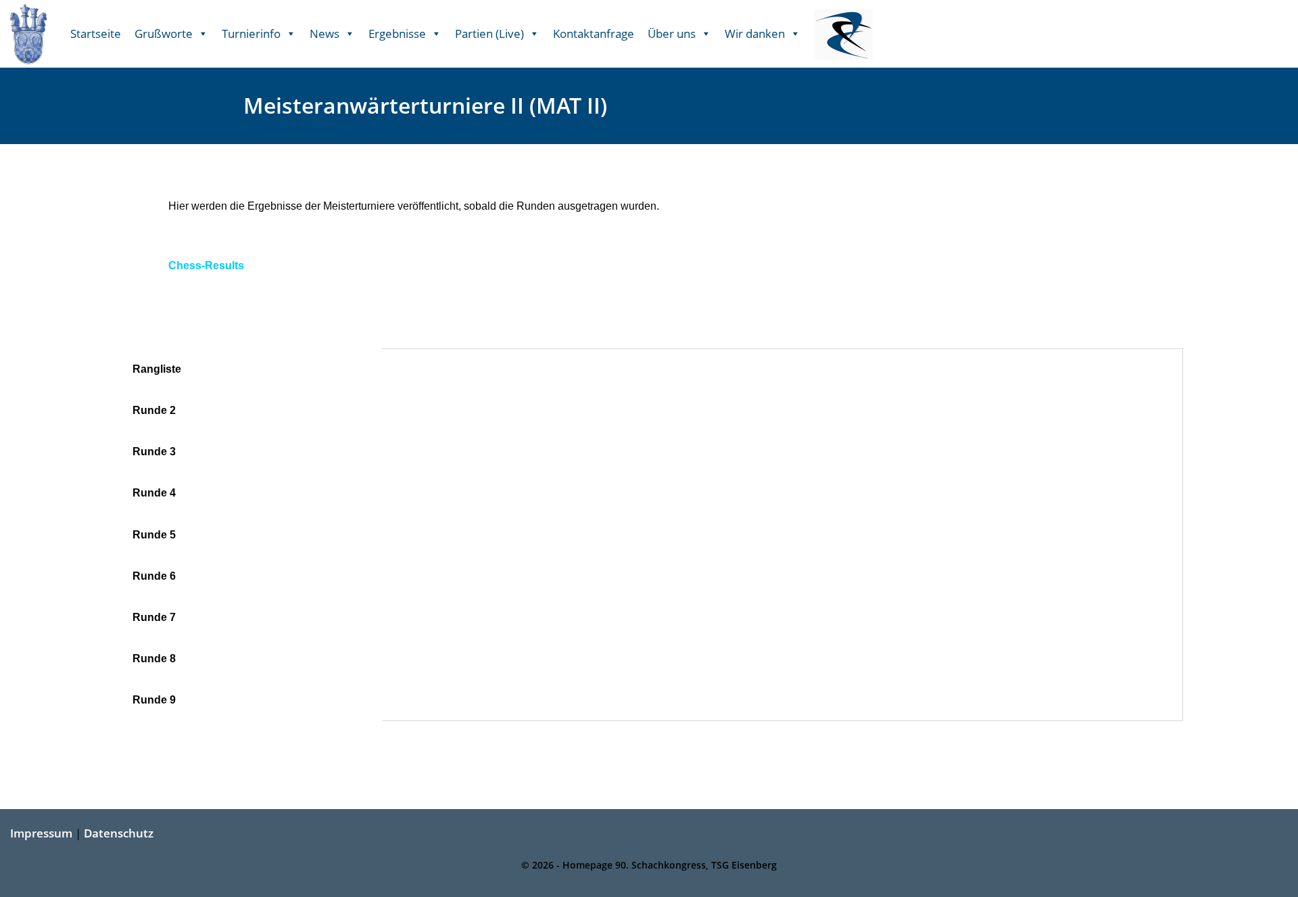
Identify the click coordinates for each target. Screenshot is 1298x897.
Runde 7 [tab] (154, 617)
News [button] (324, 33)
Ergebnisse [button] (397, 33)
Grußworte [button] (164, 33)
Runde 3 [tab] (154, 451)
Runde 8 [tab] (154, 658)
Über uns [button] (672, 33)
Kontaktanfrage (593, 33)
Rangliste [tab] (157, 369)
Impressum (41, 833)
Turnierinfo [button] (251, 33)
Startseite (95, 33)
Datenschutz (118, 833)
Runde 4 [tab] (154, 493)
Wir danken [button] (755, 33)
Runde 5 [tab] (154, 534)
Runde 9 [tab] (154, 700)
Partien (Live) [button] (489, 33)
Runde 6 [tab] (154, 576)
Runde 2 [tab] (154, 410)
